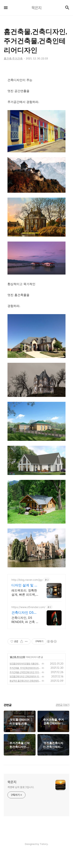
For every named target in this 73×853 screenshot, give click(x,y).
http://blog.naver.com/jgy (27, 579)
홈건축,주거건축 (17, 657)
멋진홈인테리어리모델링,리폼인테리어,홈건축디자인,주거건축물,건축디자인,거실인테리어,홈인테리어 (25, 663)
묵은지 (11, 782)
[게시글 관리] (26, 641)
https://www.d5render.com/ (28, 607)
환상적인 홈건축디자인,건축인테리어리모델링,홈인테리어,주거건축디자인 (25, 681)
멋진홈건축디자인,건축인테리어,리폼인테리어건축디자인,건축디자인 (25, 676)
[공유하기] (21, 641)
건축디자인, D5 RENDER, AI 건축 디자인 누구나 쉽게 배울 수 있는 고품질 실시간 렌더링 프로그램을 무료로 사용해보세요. (25, 620)
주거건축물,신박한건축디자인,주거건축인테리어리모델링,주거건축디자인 (25, 672)
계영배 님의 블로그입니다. (20, 787)
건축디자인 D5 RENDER (22, 613)
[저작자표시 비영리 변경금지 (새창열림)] (52, 641)
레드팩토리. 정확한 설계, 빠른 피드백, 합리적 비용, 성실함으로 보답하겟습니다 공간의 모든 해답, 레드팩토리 (25, 592)
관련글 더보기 (62, 704)
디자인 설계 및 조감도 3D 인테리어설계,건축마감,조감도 (24, 585)
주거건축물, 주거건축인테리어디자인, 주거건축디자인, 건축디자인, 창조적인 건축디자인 (25, 668)
